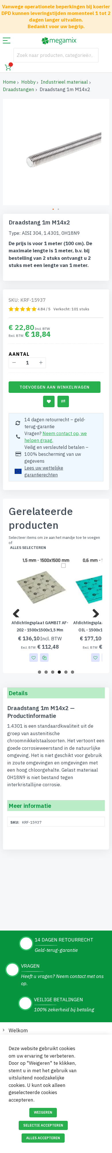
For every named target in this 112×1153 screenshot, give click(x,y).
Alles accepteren (43, 1138)
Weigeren (43, 1112)
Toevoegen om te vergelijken (63, 401)
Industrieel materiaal (64, 82)
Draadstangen (18, 89)
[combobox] (56, 55)
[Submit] (91, 55)
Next (93, 611)
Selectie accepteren (43, 1125)
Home (9, 82)
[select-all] (28, 547)
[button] (53, 209)
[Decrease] (14, 363)
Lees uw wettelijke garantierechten (43, 471)
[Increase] (41, 363)
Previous (18, 611)
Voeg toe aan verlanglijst (49, 401)
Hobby (28, 82)
